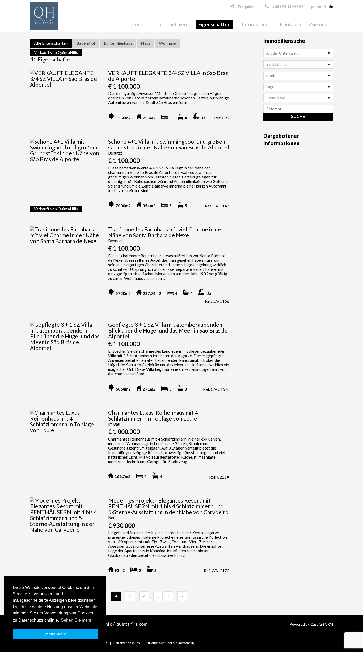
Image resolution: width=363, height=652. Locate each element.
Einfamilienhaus (118, 42)
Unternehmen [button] (171, 24)
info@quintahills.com (125, 624)
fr (324, 6)
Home (138, 24)
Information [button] (255, 24)
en (319, 6)
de (330, 6)
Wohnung (167, 42)
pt (313, 6)
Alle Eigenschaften (51, 42)
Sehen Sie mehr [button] (76, 620)
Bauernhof (85, 42)
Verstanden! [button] (55, 634)
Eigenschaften (214, 24)
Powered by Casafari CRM (311, 624)
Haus (145, 42)
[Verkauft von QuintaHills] (65, 82)
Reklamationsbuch (126, 643)
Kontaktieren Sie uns (303, 24)
